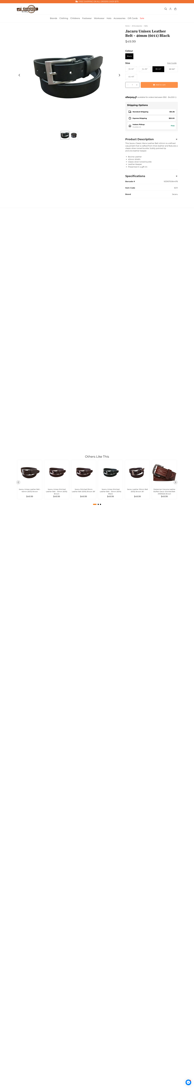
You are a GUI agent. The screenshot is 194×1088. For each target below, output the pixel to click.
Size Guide (172, 63)
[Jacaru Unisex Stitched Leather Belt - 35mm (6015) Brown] (56, 472)
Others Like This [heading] (97, 456)
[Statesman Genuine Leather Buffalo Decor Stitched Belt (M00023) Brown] (164, 472)
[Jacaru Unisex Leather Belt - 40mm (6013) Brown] (29, 472)
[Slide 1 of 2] (65, 135)
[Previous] (18, 482)
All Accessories (137, 26)
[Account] (170, 8)
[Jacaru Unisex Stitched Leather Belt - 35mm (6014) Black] (110, 472)
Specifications (135, 176)
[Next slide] (120, 75)
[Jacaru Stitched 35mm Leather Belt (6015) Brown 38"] (83, 472)
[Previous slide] (18, 75)
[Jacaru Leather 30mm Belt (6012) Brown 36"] (137, 472)
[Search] (165, 8)
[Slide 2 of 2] (74, 135)
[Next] (175, 482)
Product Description (139, 139)
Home (127, 26)
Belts (146, 26)
